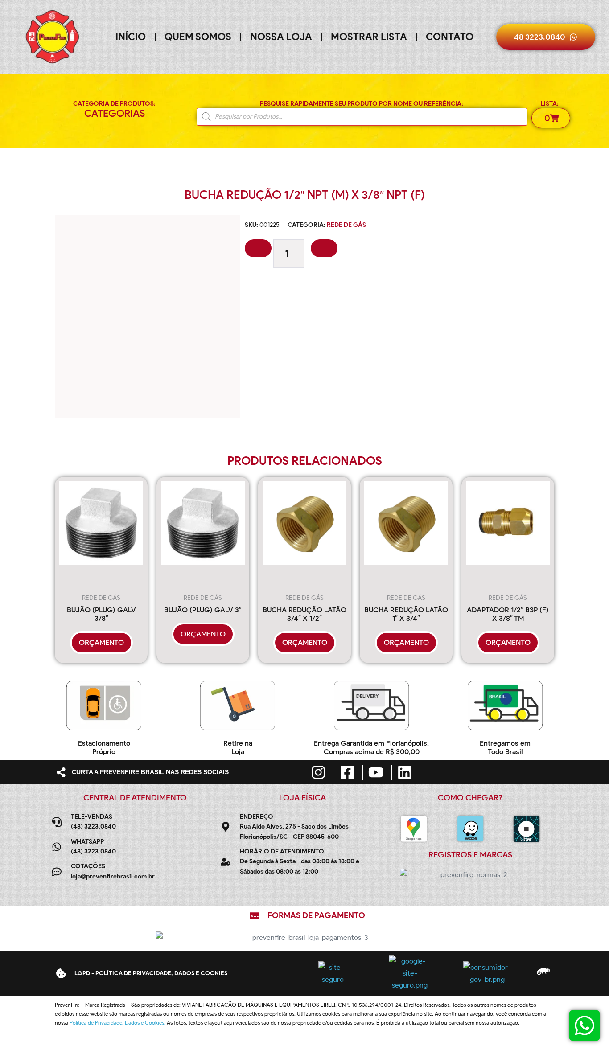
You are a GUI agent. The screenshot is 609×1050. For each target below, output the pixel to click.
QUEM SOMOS (198, 37)
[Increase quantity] (324, 248)
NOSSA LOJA (281, 37)
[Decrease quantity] (258, 248)
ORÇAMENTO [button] (101, 642)
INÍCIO (130, 37)
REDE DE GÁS (346, 225)
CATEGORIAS (114, 113)
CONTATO (449, 37)
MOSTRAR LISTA (369, 37)
